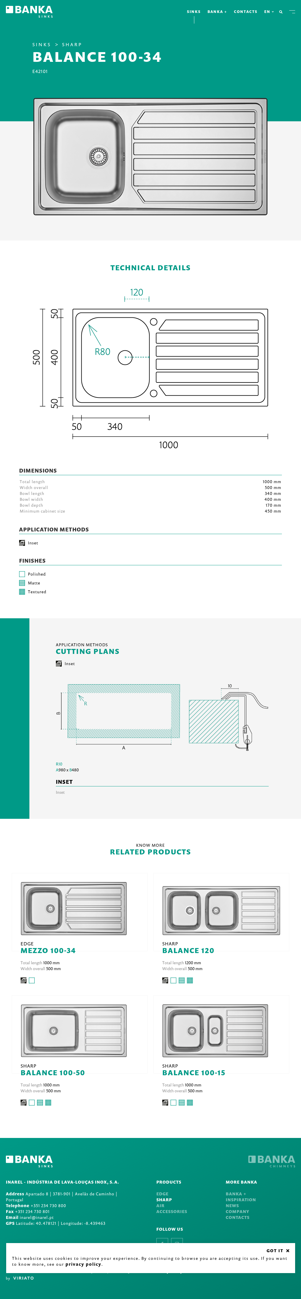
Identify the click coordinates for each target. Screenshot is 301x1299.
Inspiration (241, 1199)
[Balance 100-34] (150, 157)
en (267, 11)
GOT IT (275, 1250)
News (232, 1205)
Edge (162, 1194)
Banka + (217, 11)
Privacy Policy (83, 1264)
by (8, 1278)
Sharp (72, 44)
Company (237, 1211)
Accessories (171, 1211)
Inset (70, 663)
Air (160, 1205)
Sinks (194, 11)
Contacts (245, 11)
